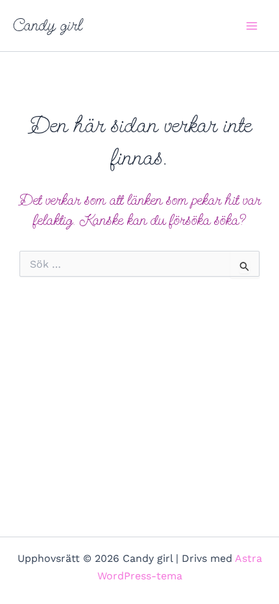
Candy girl (47, 25)
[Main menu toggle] (251, 26)
